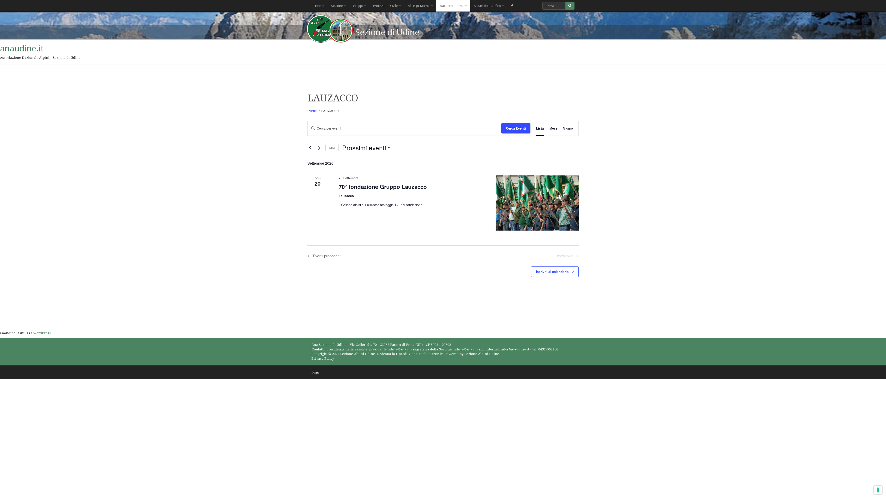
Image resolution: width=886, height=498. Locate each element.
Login (315, 372)
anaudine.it (22, 48)
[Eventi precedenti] (310, 147)
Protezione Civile (386, 5)
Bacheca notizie (452, 5)
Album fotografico (488, 5)
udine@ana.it (465, 349)
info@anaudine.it (515, 349)
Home (319, 5)
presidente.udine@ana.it (389, 349)
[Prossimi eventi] (319, 147)
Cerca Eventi (516, 128)
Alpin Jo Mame (419, 5)
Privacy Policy (322, 358)
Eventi (312, 111)
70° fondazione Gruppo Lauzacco (383, 186)
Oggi (332, 147)
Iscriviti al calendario (552, 271)
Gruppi (358, 5)
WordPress (42, 333)
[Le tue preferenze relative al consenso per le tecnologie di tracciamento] (878, 490)
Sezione (337, 5)
